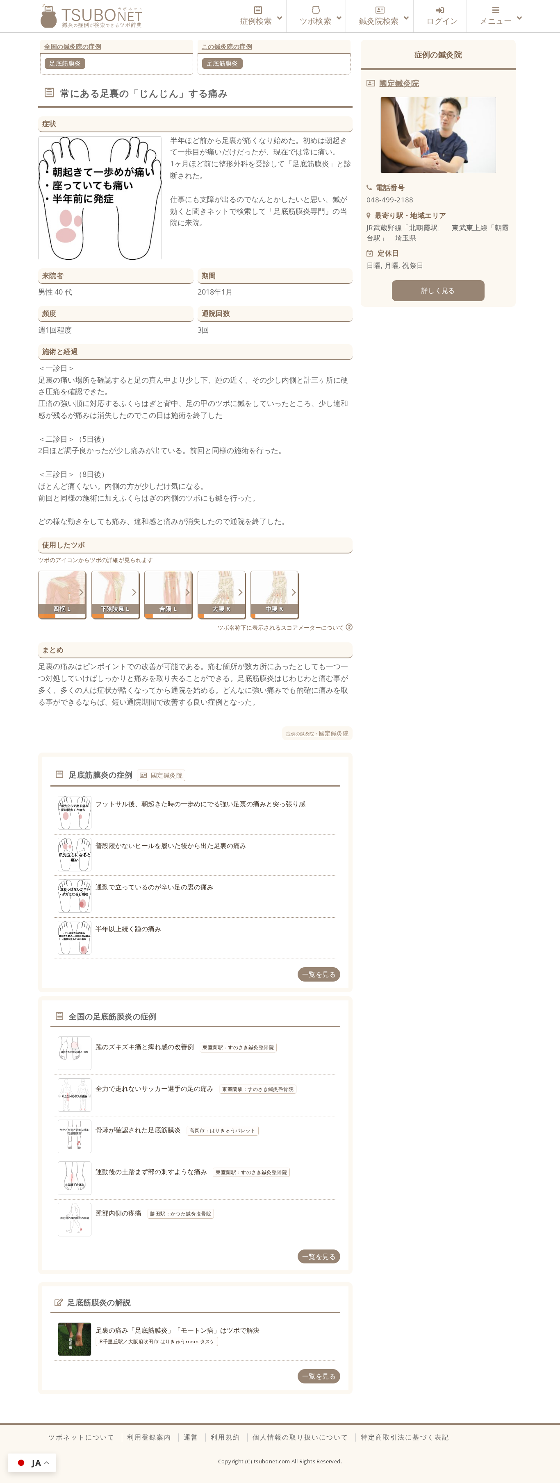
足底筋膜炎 (65, 63)
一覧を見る (319, 974)
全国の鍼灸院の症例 (72, 46)
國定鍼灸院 (317, 733)
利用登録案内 (149, 1437)
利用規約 (225, 1437)
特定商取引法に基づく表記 (405, 1437)
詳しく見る (438, 290)
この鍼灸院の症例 (227, 46)
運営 (191, 1437)
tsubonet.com (272, 1461)
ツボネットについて (81, 1437)
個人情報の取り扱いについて (300, 1437)
